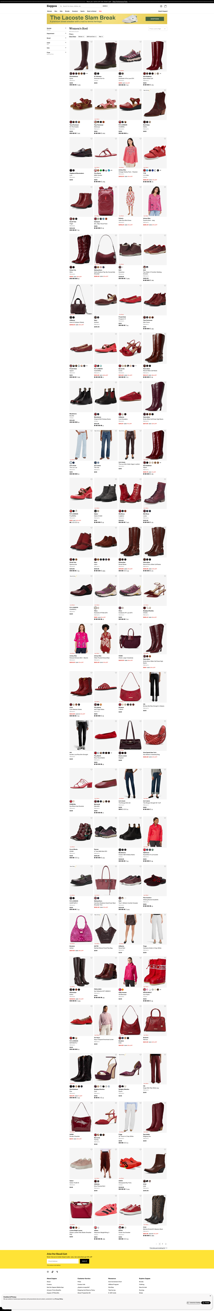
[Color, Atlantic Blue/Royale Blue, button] (81, 1086)
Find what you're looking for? (157, 1248)
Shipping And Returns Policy (86, 1290)
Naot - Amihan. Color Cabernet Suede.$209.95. (106, 307)
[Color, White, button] (150, 989)
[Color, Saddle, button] (76, 559)
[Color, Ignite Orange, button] (122, 989)
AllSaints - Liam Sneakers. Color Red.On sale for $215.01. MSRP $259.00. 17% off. (130, 404)
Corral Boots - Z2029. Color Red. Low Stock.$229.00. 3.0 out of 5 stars (81, 839)
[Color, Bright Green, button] (100, 170)
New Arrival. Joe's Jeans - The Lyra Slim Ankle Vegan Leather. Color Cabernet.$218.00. (130, 452)
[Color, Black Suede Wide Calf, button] (150, 73)
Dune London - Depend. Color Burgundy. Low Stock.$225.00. (130, 742)
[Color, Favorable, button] (98, 462)
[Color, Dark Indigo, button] (122, 1038)
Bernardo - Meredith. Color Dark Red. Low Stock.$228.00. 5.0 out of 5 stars (106, 791)
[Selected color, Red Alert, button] (71, 704)
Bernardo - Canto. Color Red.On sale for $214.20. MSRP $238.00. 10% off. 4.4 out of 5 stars (130, 355)
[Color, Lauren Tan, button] (76, 1227)
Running (141, 1290)
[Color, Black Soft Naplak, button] (73, 366)
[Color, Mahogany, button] (109, 801)
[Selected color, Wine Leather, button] (71, 989)
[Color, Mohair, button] (98, 511)
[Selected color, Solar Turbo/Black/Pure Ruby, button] (95, 1227)
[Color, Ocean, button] (122, 511)
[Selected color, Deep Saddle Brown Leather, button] (144, 366)
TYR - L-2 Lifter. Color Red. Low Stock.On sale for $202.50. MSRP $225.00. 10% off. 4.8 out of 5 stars (155, 160)
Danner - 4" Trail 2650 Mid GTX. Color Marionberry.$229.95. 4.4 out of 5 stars (106, 839)
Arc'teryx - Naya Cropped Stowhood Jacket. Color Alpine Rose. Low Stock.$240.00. (106, 1027)
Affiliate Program (113, 1284)
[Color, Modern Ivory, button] (150, 462)
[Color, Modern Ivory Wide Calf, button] (155, 73)
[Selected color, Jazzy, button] (95, 462)
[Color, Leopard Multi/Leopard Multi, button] (109, 753)
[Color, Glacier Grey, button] (152, 989)
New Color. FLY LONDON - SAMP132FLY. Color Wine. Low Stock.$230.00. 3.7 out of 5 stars (81, 887)
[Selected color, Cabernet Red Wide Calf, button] (144, 73)
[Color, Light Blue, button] (109, 1086)
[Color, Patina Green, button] (152, 849)
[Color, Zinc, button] (122, 849)
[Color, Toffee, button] (125, 1038)
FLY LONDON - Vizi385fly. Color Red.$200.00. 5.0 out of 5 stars (130, 111)
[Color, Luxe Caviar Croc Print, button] (147, 1181)
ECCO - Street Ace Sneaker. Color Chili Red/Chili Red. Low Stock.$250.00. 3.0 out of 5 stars (130, 1217)
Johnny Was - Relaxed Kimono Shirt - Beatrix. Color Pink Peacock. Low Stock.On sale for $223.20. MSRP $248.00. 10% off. (81, 645)
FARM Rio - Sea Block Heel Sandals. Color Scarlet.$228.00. (81, 791)
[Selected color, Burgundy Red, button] (95, 1181)
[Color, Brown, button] (73, 218)
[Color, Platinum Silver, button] (98, 1181)
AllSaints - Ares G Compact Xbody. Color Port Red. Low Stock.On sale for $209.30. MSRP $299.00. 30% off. (81, 307)
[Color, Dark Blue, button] (76, 122)
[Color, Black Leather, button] (150, 366)
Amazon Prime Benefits (54, 1290)
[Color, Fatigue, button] (98, 218)
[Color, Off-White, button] (76, 511)
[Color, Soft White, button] (106, 1086)
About (48, 1281)
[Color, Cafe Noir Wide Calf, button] (76, 73)
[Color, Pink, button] (147, 989)
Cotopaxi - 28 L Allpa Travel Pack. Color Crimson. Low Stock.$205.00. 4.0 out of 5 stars (106, 208)
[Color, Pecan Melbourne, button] (133, 704)
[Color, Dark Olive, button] (106, 801)
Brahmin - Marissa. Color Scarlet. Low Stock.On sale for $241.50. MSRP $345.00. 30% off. (155, 1027)
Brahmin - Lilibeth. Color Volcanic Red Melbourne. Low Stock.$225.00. (130, 694)
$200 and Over (91, 36)
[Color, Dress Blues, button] (103, 267)
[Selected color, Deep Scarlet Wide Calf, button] (144, 462)
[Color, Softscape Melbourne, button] (122, 704)
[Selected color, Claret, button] (120, 849)
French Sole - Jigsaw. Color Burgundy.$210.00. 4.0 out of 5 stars (81, 355)
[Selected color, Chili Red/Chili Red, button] (120, 1227)
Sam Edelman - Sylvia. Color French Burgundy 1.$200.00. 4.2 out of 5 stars (81, 63)
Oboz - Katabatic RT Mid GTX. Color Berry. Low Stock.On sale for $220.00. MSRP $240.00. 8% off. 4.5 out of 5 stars (106, 597)
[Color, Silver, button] (100, 1086)
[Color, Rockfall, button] (122, 73)
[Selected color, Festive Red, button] (71, 1227)
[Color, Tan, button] (98, 170)
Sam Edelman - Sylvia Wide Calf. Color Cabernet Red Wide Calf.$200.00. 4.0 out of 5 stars (155, 63)
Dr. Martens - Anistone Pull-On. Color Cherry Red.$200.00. (106, 63)
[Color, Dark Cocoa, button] (106, 753)
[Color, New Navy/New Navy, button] (103, 753)
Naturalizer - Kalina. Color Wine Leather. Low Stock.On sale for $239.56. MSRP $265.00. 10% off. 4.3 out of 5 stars (81, 979)
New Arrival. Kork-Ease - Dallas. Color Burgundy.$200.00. (155, 111)
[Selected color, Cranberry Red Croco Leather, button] (144, 414)
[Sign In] (161, 6)
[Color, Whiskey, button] (106, 218)
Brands (141, 1281)
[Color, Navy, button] (100, 801)
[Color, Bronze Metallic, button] (98, 1086)
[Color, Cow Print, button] (125, 414)
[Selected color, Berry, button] (120, 73)
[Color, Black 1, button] (73, 1038)
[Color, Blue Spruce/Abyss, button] (103, 218)
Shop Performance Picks (119, 1)
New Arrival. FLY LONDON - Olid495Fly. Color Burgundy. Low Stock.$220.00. (81, 597)
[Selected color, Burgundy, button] (144, 122)
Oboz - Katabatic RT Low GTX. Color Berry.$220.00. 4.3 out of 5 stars (130, 597)
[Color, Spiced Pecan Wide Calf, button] (147, 73)
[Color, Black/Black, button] (122, 1227)
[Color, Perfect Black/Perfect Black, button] (98, 704)
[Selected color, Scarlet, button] (95, 366)
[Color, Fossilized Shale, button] (125, 704)
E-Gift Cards (112, 1293)
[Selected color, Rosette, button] (95, 122)
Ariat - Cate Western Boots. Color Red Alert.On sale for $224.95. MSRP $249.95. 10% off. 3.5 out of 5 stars (81, 694)
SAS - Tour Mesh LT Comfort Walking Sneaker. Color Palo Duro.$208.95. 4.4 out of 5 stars (155, 257)
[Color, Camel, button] (81, 366)
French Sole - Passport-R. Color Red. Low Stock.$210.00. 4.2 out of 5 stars (130, 307)
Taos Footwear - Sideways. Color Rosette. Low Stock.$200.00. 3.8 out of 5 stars (106, 111)
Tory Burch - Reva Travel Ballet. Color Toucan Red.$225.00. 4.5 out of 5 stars (106, 742)
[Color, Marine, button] (147, 267)
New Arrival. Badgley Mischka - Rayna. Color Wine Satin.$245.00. (130, 1076)
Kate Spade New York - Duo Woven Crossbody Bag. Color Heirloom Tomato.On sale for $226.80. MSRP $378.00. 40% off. (155, 742)
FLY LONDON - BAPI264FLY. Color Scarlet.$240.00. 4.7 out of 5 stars (81, 1027)
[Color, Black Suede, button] (73, 1086)
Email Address (52, 1261)
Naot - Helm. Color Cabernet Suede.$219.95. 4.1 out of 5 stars (106, 549)
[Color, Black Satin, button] (122, 1086)
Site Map (111, 1287)
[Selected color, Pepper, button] (95, 511)
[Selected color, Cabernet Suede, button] (95, 317)
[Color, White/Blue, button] (155, 170)
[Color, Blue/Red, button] (152, 170)
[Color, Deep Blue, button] (109, 170)
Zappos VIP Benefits (53, 1293)
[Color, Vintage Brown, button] (125, 849)
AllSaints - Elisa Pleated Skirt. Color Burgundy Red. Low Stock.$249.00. (106, 1170)
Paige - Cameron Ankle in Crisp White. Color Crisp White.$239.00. (155, 933)
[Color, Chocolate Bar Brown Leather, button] (147, 414)
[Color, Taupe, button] (125, 122)
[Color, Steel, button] (98, 122)
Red (100, 36)
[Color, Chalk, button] (125, 898)
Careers (49, 1284)
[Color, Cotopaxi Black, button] (100, 218)
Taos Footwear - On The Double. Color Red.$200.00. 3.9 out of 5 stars (81, 111)
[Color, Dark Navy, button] (133, 366)
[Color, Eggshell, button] (122, 366)
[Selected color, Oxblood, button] (71, 267)
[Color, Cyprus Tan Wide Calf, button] (158, 462)
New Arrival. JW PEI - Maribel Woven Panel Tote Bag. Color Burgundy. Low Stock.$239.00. (106, 933)
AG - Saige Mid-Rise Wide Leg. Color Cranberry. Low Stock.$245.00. (155, 1076)
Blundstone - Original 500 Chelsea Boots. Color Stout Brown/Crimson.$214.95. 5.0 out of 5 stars (106, 404)
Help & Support (163, 11)
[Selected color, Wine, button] (71, 218)
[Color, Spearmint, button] (100, 366)
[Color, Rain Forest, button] (98, 608)
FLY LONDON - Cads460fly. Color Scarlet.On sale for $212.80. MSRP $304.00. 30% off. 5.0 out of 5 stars (106, 355)
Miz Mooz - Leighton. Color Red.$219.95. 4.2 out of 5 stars (130, 500)
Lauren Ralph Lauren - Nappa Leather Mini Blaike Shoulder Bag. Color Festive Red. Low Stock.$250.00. (81, 1217)
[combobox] (80, 6)
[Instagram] (48, 1272)
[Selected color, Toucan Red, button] (95, 170)
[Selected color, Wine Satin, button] (95, 1086)
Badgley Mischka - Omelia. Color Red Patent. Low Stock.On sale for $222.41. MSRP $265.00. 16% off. (155, 597)
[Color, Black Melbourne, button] (128, 704)
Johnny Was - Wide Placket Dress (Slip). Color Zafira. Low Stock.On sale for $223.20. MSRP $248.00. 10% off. (106, 645)
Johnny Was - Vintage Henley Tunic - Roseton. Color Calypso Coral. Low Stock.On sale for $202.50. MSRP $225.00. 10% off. (130, 160)
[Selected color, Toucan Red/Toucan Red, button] (95, 704)
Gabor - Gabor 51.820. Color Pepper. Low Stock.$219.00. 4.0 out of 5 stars (106, 500)
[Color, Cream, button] (155, 989)
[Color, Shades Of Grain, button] (76, 704)
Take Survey (112, 1290)
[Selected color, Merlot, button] (71, 1086)
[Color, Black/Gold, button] (150, 170)
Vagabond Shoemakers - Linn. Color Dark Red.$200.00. (81, 160)
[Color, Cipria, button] (130, 366)
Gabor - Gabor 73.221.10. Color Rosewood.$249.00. (81, 1170)
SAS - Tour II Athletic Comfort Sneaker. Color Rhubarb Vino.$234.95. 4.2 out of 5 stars (130, 887)
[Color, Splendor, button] (73, 462)
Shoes (141, 1293)
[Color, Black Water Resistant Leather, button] (98, 317)
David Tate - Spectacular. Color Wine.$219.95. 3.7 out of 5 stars (81, 549)
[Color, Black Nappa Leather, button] (84, 366)
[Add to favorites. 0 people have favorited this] (91, 42)
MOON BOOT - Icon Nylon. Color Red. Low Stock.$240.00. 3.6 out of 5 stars (155, 979)
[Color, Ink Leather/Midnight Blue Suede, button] (106, 559)
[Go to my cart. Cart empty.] (165, 6)
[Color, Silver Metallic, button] (150, 608)
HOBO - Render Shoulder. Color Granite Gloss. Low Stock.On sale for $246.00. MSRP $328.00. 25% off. (81, 1123)
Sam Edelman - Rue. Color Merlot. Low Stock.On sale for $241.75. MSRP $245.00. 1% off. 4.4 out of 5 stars (81, 1076)
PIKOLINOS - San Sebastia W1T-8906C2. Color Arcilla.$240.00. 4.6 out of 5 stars (106, 979)
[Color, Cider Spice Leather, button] (76, 989)
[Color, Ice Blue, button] (79, 366)
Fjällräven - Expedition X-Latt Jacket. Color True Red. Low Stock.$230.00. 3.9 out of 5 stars (155, 839)
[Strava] (57, 1272)
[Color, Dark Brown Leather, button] (79, 989)
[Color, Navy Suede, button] (98, 414)
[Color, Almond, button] (103, 1135)
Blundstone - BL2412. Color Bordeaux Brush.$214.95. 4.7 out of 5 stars (81, 404)
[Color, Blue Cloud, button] (98, 753)
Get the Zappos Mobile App (55, 1287)
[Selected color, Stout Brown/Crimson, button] (95, 414)
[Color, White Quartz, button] (73, 704)
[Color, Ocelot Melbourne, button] (130, 704)
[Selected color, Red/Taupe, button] (120, 267)
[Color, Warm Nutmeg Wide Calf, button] (79, 73)
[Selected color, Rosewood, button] (95, 898)
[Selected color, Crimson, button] (95, 218)
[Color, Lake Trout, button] (122, 608)
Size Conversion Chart (115, 1281)
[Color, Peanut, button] (98, 267)
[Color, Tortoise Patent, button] (103, 170)
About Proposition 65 (84, 1293)
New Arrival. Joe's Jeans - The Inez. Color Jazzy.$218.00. (106, 452)
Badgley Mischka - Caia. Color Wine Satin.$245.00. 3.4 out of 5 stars (106, 1076)
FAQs (79, 1281)
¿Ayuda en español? (84, 1287)
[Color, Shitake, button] (158, 989)
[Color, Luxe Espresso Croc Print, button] (150, 1181)
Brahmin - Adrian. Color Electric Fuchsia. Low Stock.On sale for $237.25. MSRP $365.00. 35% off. (81, 933)
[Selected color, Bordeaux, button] (144, 511)
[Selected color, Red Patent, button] (144, 608)
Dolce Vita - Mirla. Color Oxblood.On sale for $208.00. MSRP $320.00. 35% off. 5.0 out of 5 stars (81, 257)
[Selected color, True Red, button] (144, 849)
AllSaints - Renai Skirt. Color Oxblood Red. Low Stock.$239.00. (130, 933)
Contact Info (81, 1284)
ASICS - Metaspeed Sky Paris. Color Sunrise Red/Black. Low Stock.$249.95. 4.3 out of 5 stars (130, 1170)
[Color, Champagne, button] (125, 366)
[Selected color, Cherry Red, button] (95, 73)
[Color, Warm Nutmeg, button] (81, 73)
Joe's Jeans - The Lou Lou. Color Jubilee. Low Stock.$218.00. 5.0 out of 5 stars (81, 452)
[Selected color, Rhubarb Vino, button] (120, 898)
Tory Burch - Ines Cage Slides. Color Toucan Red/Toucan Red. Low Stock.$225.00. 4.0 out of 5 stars (106, 694)
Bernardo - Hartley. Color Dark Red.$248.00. (106, 1123)
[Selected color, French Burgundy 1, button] (71, 73)
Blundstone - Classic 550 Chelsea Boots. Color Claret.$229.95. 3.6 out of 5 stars (130, 839)
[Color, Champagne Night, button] (122, 898)
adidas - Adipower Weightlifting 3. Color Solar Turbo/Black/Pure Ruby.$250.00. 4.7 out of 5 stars (106, 1217)
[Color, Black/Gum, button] (158, 170)
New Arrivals (143, 1287)
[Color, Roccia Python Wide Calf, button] (158, 73)
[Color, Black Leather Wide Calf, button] (147, 462)
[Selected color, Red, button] (71, 122)
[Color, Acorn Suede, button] (98, 559)
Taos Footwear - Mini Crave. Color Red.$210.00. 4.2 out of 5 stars (155, 307)
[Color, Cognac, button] (152, 317)
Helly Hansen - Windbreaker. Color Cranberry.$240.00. (130, 979)
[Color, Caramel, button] (79, 122)
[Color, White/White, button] (125, 1227)
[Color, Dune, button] (98, 1135)
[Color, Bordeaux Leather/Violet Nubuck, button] (109, 559)
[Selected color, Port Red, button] (71, 317)
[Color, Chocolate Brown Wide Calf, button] (152, 73)
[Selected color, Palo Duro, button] (144, 267)
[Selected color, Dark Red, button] (71, 170)
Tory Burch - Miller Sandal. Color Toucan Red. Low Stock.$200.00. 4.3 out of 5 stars (106, 160)
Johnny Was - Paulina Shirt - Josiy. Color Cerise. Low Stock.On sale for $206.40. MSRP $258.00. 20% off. (155, 208)
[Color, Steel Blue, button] (147, 170)
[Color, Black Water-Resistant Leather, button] (100, 559)
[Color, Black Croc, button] (103, 559)
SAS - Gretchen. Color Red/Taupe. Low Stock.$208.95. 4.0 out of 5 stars (130, 257)
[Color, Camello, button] (100, 704)
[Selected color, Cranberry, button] (120, 989)
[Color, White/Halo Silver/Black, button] (98, 1227)
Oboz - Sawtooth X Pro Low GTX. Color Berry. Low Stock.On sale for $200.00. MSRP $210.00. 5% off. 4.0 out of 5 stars (130, 63)
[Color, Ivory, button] (73, 801)
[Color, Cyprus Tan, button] (155, 462)
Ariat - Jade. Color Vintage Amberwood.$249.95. (155, 1170)
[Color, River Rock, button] (100, 753)
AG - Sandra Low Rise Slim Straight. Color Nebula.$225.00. (81, 742)
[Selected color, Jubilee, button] (71, 462)
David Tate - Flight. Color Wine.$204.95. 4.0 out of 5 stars (81, 208)
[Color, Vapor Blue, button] (106, 170)
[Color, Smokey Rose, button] (100, 267)
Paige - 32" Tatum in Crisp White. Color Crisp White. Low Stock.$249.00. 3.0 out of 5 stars (130, 1123)
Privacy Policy (59, 1299)
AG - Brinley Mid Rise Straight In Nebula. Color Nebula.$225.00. (155, 694)
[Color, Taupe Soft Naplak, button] (76, 366)
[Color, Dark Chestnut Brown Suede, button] (150, 414)
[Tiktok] (52, 1272)
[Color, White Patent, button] (147, 608)
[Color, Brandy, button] (125, 511)
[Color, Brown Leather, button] (147, 366)
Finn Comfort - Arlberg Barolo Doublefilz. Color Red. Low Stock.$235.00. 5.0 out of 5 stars (155, 887)
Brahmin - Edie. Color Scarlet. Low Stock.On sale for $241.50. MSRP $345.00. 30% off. (130, 1027)
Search (105, 6)
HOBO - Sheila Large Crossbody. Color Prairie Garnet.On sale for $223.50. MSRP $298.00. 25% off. (130, 645)
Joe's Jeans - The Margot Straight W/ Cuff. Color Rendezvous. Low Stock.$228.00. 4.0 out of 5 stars (155, 791)
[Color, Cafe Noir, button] (84, 73)
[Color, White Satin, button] (125, 1086)
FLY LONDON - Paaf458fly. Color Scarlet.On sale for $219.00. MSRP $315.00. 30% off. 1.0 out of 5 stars (81, 500)
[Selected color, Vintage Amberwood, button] (144, 1181)
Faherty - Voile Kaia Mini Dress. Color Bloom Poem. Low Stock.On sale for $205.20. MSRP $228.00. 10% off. (130, 208)
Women (80, 36)
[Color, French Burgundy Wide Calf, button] (73, 73)
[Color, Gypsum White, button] (122, 414)
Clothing (141, 1284)
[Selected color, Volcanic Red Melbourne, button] (120, 704)
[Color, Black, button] (98, 73)
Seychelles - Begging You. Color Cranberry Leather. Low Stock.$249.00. (155, 1123)
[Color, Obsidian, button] (79, 704)
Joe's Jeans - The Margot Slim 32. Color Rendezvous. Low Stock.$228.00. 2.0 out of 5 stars (130, 791)
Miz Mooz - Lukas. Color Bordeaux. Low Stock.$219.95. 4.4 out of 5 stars (155, 500)
